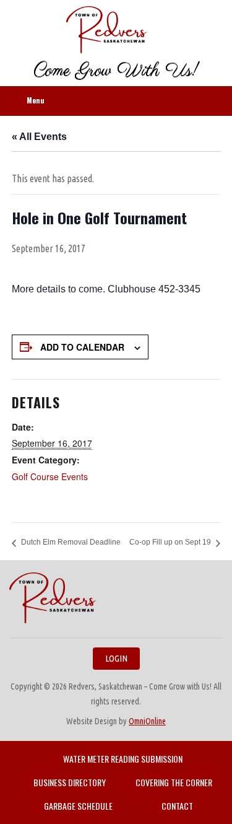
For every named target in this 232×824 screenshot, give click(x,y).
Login (116, 658)
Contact (177, 805)
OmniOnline (147, 721)
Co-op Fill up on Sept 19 (170, 542)
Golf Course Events (50, 476)
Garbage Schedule (78, 805)
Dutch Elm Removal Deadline (71, 542)
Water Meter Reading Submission (123, 758)
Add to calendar (82, 347)
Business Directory (69, 782)
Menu (36, 100)
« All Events (39, 136)
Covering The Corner (173, 782)
